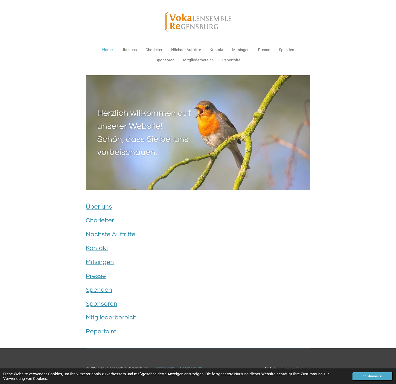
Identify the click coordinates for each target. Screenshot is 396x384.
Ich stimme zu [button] (372, 376)
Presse (96, 276)
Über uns (99, 206)
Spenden (99, 289)
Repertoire (101, 331)
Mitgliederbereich (111, 317)
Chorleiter (100, 220)
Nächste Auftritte (110, 234)
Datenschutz (191, 368)
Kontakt (97, 248)
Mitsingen (100, 262)
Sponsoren (101, 303)
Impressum (165, 368)
